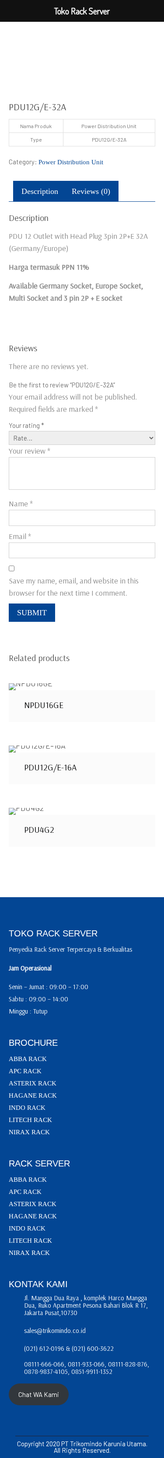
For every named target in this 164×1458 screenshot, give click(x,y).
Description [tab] (39, 191)
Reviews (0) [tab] (91, 191)
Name (21, 503)
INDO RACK (27, 1107)
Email (20, 536)
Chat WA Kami (38, 1394)
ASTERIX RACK (32, 1083)
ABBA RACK (28, 1058)
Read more (82, 686)
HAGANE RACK (33, 1095)
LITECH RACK (30, 1119)
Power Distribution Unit (70, 162)
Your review (29, 451)
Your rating (26, 425)
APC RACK (25, 1071)
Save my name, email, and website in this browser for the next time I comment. (74, 587)
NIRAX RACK (29, 1132)
